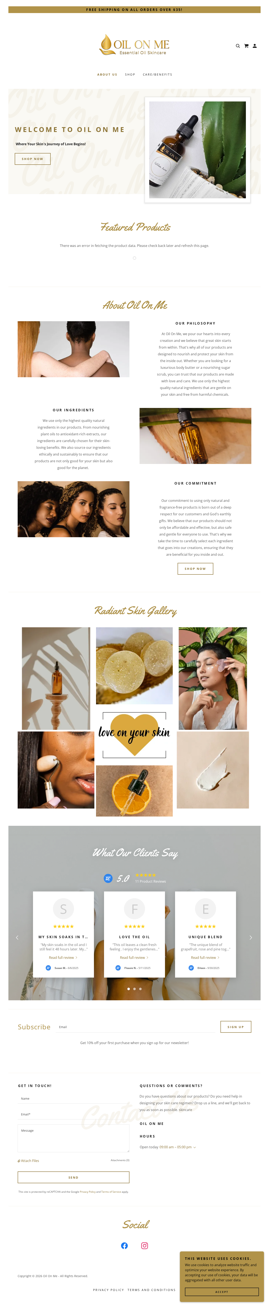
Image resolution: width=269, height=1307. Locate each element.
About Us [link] (107, 74)
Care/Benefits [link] (158, 74)
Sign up (236, 1027)
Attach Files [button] (30, 1160)
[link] (134, 45)
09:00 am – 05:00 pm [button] (176, 1147)
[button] (255, 46)
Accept (221, 1292)
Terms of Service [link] (111, 1192)
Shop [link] (130, 74)
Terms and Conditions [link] (152, 1290)
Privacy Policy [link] (88, 1192)
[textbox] (135, 1027)
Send (74, 1177)
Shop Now (33, 159)
